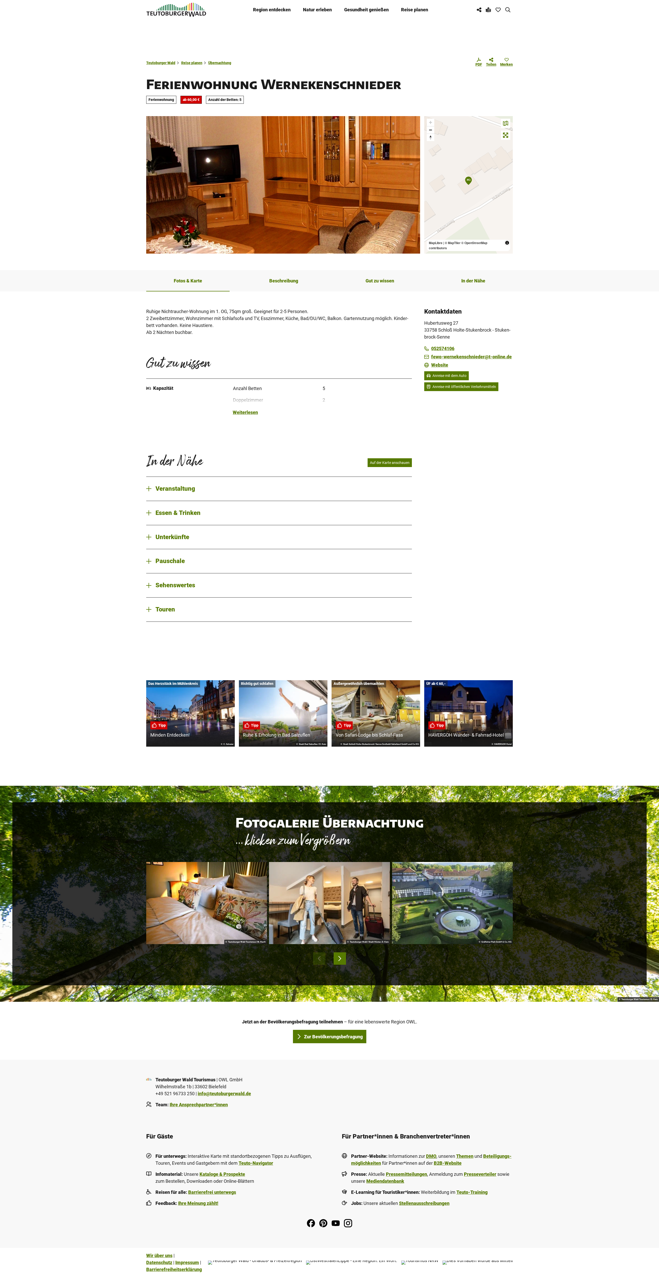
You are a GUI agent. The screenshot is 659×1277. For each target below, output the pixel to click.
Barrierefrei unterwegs (212, 1192)
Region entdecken (272, 9)
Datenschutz (159, 1262)
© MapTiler (453, 242)
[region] (468, 185)
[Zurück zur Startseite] (176, 10)
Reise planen (414, 9)
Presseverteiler (480, 1174)
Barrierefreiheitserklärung (174, 1269)
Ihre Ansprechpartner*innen (199, 1104)
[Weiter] (340, 958)
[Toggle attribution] (507, 243)
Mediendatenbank (385, 1181)
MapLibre (436, 242)
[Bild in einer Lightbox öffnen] (206, 903)
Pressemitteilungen (406, 1174)
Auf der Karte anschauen (390, 463)
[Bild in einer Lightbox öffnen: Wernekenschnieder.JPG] (283, 185)
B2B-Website (448, 1163)
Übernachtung (219, 63)
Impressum (187, 1262)
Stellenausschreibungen (424, 1203)
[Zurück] (319, 958)
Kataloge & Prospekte (222, 1174)
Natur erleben (317, 9)
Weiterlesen (245, 412)
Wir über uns (159, 1255)
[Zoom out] (430, 130)
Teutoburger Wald (160, 63)
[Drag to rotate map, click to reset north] (430, 137)
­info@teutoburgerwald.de (224, 1093)
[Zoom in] (430, 122)
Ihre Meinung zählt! (198, 1203)
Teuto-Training (472, 1192)
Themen (464, 1156)
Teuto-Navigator (256, 1163)
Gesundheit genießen (366, 9)
